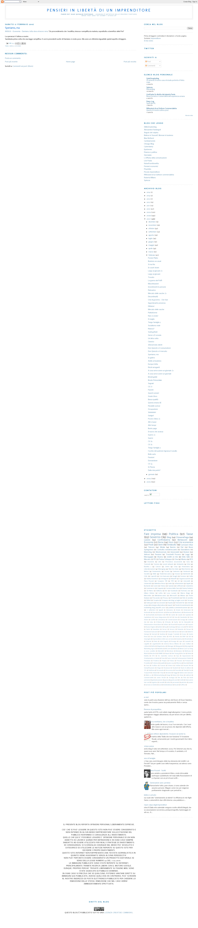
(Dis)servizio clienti (155, 345)
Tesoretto (178, 670)
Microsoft (173, 595)
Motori (146, 571)
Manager (171, 646)
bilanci (175, 675)
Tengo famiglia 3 (154, 322)
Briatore (160, 615)
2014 (149, 196)
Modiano (179, 651)
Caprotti (154, 576)
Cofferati (180, 586)
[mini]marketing (152, 78)
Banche (173, 547)
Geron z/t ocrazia (154, 335)
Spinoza (149, 87)
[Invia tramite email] (16, 43)
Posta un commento (13, 58)
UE (179, 581)
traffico (182, 685)
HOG (170, 636)
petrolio (183, 682)
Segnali (151, 383)
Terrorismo (169, 670)
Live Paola (148, 161)
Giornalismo (185, 550)
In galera (151, 358)
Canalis (180, 615)
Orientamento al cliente (151, 658)
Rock (185, 663)
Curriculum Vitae (187, 545)
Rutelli (191, 663)
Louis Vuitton (186, 644)
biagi (168, 675)
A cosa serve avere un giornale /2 (160, 371)
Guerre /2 (151, 435)
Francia (170, 632)
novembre (152, 225)
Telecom (151, 547)
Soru (188, 562)
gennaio (151, 474)
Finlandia (180, 629)
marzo (151, 252)
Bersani (169, 612)
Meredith (161, 651)
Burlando (147, 586)
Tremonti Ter (180, 603)
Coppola (160, 588)
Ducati (173, 624)
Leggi (187, 554)
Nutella (146, 656)
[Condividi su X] (20, 43)
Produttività (175, 598)
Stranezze (166, 668)
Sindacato (171, 545)
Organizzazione (184, 579)
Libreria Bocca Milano (171, 644)
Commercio (150, 588)
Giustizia (162, 634)
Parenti (150, 390)
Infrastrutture (188, 639)
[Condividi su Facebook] (23, 43)
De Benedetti (186, 622)
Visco (170, 542)
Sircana (190, 600)
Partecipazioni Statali (184, 658)
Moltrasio (188, 651)
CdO (170, 617)
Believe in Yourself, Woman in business (158, 135)
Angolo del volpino (151, 133)
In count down (153, 268)
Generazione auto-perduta (160, 783)
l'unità (182, 680)
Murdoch (153, 653)
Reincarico (152, 290)
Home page (70, 62)
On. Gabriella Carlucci (165, 656)
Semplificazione (149, 668)
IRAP (184, 636)
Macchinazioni (153, 284)
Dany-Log (150, 101)
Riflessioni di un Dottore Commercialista (161, 108)
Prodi (150, 545)
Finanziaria (186, 567)
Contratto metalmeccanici (167, 550)
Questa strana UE (154, 403)
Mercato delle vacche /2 (157, 293)
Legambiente (156, 644)
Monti (146, 653)
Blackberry (178, 612)
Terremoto (160, 670)
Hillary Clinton (149, 593)
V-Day (161, 673)
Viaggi (175, 673)
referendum (179, 583)
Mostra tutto (189, 115)
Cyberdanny (148, 147)
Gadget (151, 416)
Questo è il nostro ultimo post (157, 110)
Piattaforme (152, 313)
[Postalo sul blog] (18, 43)
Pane (163, 658)
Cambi (173, 615)
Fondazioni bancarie (150, 632)
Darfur (176, 622)
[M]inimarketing (159, 675)
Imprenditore (156, 38)
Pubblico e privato (149, 795)
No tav (183, 653)
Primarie (188, 661)
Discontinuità (153, 297)
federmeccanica (166, 574)
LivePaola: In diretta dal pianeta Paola (160, 94)
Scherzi (170, 665)
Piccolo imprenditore (152, 172)
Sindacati (186, 571)
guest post (174, 680)
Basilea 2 (147, 567)
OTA (153, 656)
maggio (151, 245)
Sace (147, 665)
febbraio (151, 255)
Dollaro (166, 624)
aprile (150, 248)
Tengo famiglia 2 (154, 448)
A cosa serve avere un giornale (159, 374)
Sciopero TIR (162, 581)
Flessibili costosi (154, 406)
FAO (187, 627)
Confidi (153, 620)
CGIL (145, 576)
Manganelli (179, 646)
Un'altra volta (153, 338)
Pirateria (156, 661)
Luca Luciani (171, 593)
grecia (167, 680)
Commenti (151, 66)
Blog (169, 537)
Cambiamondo (149, 141)
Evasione (151, 562)
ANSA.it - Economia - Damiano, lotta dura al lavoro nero (26, 31)
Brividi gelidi (152, 377)
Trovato (151, 277)
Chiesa (163, 586)
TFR (172, 581)
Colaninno (189, 586)
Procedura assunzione (173, 562)
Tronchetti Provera (173, 554)
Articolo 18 (161, 612)
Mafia (153, 646)
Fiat (182, 547)
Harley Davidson (152, 579)
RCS (191, 559)
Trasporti (147, 673)
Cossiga (182, 620)
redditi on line (172, 557)
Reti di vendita (188, 598)
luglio (150, 238)
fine (179, 677)
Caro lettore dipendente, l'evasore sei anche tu (167, 734)
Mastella (160, 648)
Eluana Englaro (150, 627)
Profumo (155, 663)
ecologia (172, 677)
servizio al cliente (151, 685)
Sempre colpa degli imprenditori (154, 805)
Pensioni (158, 554)
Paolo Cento (171, 658)
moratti (161, 682)
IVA (189, 636)
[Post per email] (7, 43)
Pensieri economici (151, 166)
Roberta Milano (150, 178)
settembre (152, 232)
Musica (184, 559)
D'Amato (168, 622)
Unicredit (186, 581)
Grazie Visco (152, 396)
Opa (177, 656)
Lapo (180, 641)
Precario (179, 661)
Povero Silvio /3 (154, 419)
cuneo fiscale (161, 677)
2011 (148, 206)
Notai (189, 653)
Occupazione (153, 409)
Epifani (160, 627)
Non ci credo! (153, 316)
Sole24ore (150, 603)
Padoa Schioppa (165, 559)
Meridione (170, 651)
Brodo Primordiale (155, 380)
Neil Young (175, 653)
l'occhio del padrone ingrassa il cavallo (162, 451)
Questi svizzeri (153, 393)
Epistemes (148, 149)
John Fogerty (164, 641)
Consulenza (161, 620)
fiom (184, 677)
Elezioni (186, 552)
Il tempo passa (148, 746)
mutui (168, 682)
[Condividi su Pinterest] (25, 43)
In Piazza (151, 467)
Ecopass (190, 624)
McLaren (168, 648)
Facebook (174, 591)
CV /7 (150, 387)
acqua (146, 605)
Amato (178, 610)
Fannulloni (156, 629)
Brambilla (151, 615)
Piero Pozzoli (149, 581)
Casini (155, 586)
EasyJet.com (181, 624)
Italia (155, 641)
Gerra (183, 632)
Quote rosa (170, 663)
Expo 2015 (180, 627)
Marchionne (186, 569)
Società (147, 574)
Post (149, 62)
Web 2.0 (148, 675)
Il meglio (151, 319)
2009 (149, 212)
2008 (149, 216)
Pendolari (147, 661)
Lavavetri (188, 641)
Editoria (159, 591)
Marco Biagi (185, 593)
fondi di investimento (183, 605)
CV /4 (150, 464)
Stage (159, 668)
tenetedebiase (168, 685)
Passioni (151, 457)
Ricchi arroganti (154, 367)
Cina (176, 559)
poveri (191, 682)
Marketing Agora (149, 648)
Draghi (175, 576)
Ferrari (164, 629)
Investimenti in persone (157, 287)
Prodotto (147, 663)
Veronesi (168, 673)
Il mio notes (148, 41)
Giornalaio (148, 155)
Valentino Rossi (159, 583)
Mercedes (147, 595)
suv (160, 685)
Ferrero (172, 629)
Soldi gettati (152, 332)
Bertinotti (186, 574)
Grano (184, 634)
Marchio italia (174, 569)
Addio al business (154, 361)
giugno (151, 242)
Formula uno (185, 591)
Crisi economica (185, 542)
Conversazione (173, 620)
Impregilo (147, 639)
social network (168, 564)
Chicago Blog (149, 144)
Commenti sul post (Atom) (23, 66)
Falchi (148, 629)
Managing (161, 569)
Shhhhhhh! (152, 412)
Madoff (173, 579)
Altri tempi (152, 425)
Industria (179, 639)
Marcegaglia (148, 557)
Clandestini (183, 617)
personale (175, 682)
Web (154, 574)
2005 (149, 482)
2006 (149, 479)
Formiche (162, 632)
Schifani (178, 665)
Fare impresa (152, 534)
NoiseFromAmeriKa (151, 163)
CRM (166, 615)
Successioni (161, 603)
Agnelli (161, 610)
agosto (151, 235)
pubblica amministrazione (178, 608)
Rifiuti (149, 600)
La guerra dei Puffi (155, 281)
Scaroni (162, 665)
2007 (149, 219)
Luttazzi (146, 646)
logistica (154, 682)
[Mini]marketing (150, 127)
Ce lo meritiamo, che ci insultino (162, 722)
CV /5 (150, 445)
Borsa (12, 46)
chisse (181, 675)
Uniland (154, 673)
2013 (148, 199)
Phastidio (147, 169)
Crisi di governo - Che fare (158, 300)
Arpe (154, 612)
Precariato (156, 598)
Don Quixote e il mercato (157, 351)
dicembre (152, 222)
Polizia (171, 661)
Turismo (157, 564)
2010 (149, 209)
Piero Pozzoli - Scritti (158, 771)
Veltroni (147, 554)
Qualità (162, 663)
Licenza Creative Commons (118, 913)
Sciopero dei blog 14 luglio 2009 (173, 600)
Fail (192, 627)
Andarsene (187, 610)
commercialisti (149, 677)
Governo (18, 46)
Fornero (183, 576)
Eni (166, 591)
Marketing (148, 552)
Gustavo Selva (161, 636)
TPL (145, 670)
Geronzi (176, 632)
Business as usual (154, 261)
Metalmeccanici (160, 595)
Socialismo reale (154, 326)
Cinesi (167, 567)
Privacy (165, 598)
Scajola (156, 600)
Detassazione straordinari (152, 624)
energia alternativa (158, 605)
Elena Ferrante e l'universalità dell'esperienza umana (165, 96)
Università (147, 583)
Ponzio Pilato (153, 258)
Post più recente (11, 62)
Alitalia (162, 547)
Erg (165, 627)
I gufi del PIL (151, 103)
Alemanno (169, 610)
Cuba (151, 622)
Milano (182, 595)
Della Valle (186, 557)
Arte (188, 564)
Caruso (158, 567)
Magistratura (161, 646)
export (170, 605)
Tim (190, 670)
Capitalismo (148, 617)
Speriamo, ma (12, 28)
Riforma (179, 663)
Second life (187, 665)
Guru (152, 636)
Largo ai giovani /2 (155, 271)
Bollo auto (152, 454)
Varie (160, 545)
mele (170, 583)
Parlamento (156, 571)
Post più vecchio (130, 62)
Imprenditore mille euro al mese (163, 639)
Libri (159, 562)
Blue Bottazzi (149, 138)
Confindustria (164, 540)
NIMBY (160, 653)
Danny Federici (187, 588)
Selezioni (176, 571)
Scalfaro (154, 665)
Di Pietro (150, 591)
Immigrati (164, 579)
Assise (177, 574)
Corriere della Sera (173, 588)
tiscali (176, 685)
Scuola (166, 571)
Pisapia (164, 661)
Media (175, 648)
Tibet (185, 670)
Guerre (150, 438)
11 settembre (151, 610)
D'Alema (159, 622)
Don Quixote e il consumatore (159, 348)
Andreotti (147, 612)
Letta (160, 593)
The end (145, 697)
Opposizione (186, 656)
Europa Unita (153, 364)
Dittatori (151, 306)
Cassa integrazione (160, 617)
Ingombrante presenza (156, 303)
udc (191, 608)
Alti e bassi (152, 422)
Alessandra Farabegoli (152, 130)
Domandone (152, 461)
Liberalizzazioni (149, 569)
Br (145, 615)
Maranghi (188, 646)
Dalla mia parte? (154, 470)
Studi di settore (185, 668)
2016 (149, 192)
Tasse (189, 534)
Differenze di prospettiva (151, 709)
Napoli (167, 653)
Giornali (154, 634)
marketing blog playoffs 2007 (155, 608)
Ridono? (151, 329)
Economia (148, 542)
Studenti (175, 668)
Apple (188, 583)
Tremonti (147, 564)
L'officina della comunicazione (155, 158)
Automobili (174, 552)
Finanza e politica (150, 152)
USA (189, 603)
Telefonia (152, 670)
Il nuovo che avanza (155, 432)
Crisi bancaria (164, 576)
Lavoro (147, 540)
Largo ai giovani (154, 274)
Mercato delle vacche (156, 309)
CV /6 (150, 441)
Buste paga (152, 428)
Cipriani (171, 586)
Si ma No (151, 264)
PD (155, 559)
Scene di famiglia (148, 758)
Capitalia (188, 615)
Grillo (191, 576)
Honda (177, 636)
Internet (148, 641)
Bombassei (187, 612)
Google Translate (173, 634)
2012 (149, 202)
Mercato (147, 559)
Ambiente (180, 564)
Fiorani (188, 629)
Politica (173, 534)
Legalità (146, 644)
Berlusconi (182, 540)
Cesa (175, 617)
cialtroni (188, 675)
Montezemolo (161, 552)
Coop (175, 567)
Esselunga (172, 627)
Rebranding (150, 89)
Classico (151, 342)
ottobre (151, 229)
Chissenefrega (182, 537)
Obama (160, 557)
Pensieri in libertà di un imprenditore (99, 10)
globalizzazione (157, 680)
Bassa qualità (153, 400)
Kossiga (173, 641)
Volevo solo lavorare (186, 673)
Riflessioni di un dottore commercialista (159, 175)
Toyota (170, 603)
